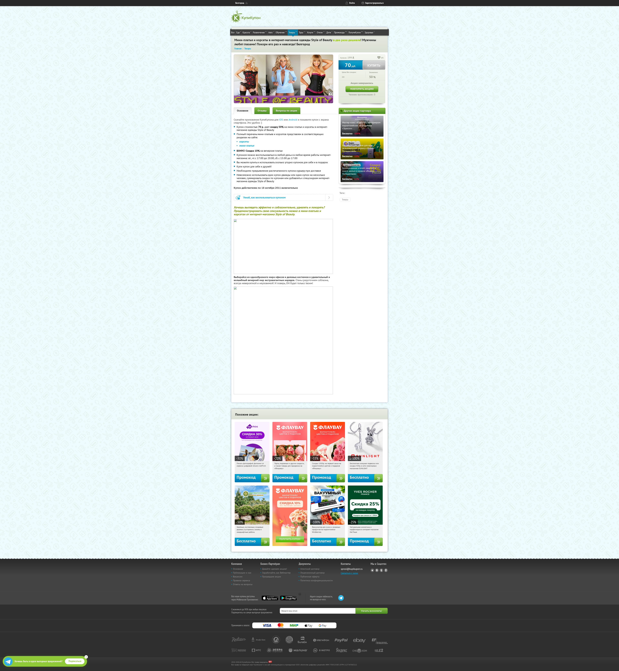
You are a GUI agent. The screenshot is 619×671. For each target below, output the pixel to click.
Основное (242, 110)
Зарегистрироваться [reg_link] (374, 3)
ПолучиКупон (356, 32)
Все (233, 32)
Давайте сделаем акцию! (274, 568)
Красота (247, 32)
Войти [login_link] (352, 3)
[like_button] (379, 57)
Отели (321, 32)
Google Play (288, 598)
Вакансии (237, 576)
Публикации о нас (242, 572)
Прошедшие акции (271, 576)
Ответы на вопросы (242, 584)
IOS (281, 119)
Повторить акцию (362, 89)
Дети (329, 32)
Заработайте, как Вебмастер (276, 572)
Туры (302, 32)
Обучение (281, 32)
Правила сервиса (241, 580)
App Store (269, 598)
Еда (238, 32)
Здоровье (370, 32)
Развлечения (260, 32)
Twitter (381, 570)
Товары (293, 32)
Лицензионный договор (312, 572)
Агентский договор (309, 568)
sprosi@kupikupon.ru (352, 568)
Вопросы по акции (286, 110)
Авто (271, 32)
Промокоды (340, 32)
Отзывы (262, 110)
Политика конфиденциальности (316, 580)
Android (293, 119)
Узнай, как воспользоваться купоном (264, 197)
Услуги (311, 32)
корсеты (244, 141)
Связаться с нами (349, 573)
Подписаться (75, 661)
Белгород (239, 3)
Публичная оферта (309, 576)
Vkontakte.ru (377, 570)
